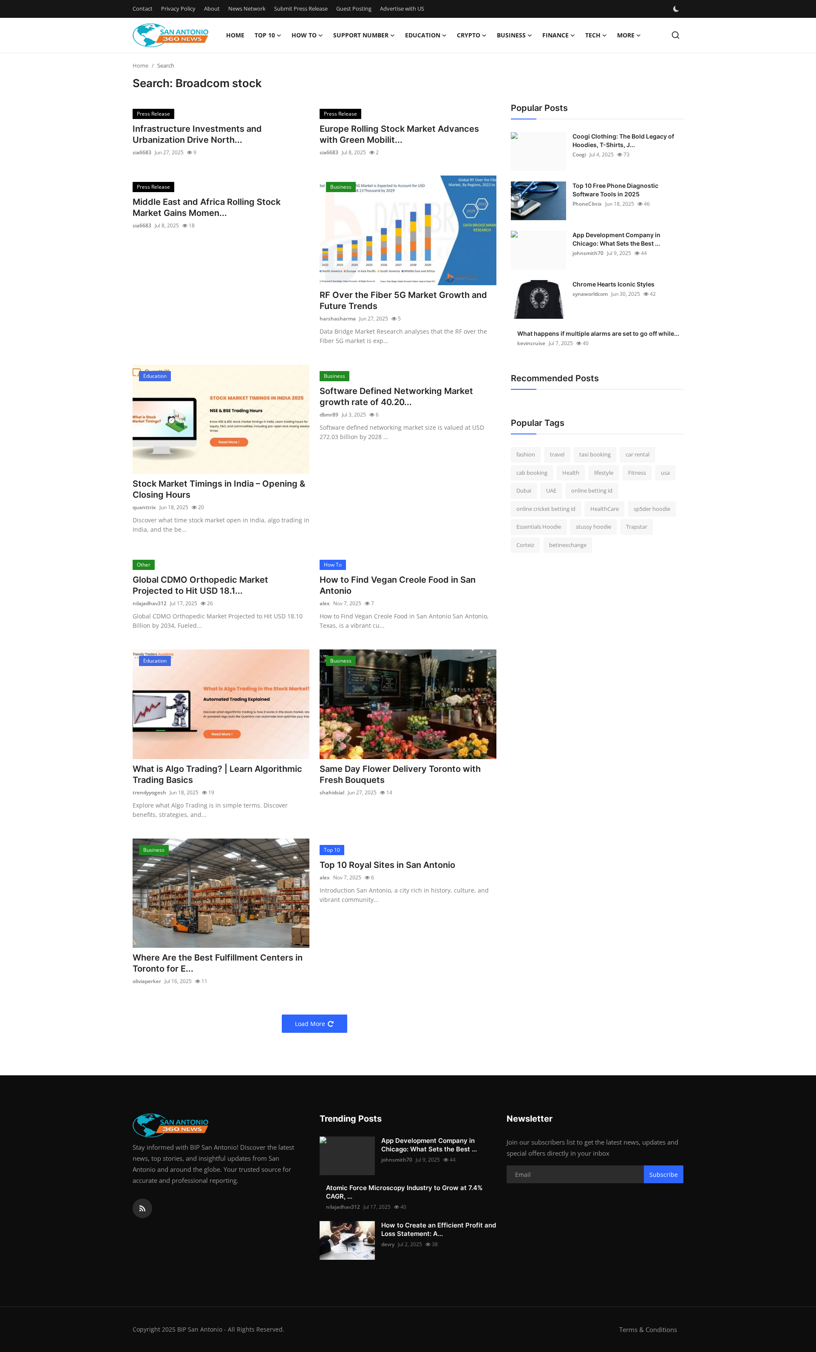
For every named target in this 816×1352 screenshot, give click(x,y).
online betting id (591, 490)
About (212, 8)
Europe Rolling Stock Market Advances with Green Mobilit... (399, 134)
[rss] (142, 1208)
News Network (247, 8)
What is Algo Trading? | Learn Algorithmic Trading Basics (217, 774)
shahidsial (332, 792)
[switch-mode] (677, 9)
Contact (143, 8)
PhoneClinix (587, 203)
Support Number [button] (360, 35)
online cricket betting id (545, 509)
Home (235, 35)
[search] (675, 35)
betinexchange (567, 545)
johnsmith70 (588, 253)
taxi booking (595, 454)
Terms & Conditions (648, 1329)
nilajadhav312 (150, 603)
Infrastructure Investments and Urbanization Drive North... (197, 134)
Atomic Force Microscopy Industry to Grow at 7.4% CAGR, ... (404, 1192)
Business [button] (511, 35)
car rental (637, 454)
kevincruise (531, 343)
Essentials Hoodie (538, 526)
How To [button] (304, 35)
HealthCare (604, 509)
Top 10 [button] (265, 35)
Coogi (579, 154)
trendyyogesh (149, 792)
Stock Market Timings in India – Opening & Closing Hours (219, 489)
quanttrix (144, 507)
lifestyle (603, 472)
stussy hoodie (593, 526)
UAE (551, 490)
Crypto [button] (468, 35)
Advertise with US (402, 8)
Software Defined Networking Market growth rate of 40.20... (396, 396)
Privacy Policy (178, 8)
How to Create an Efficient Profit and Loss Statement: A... (438, 1229)
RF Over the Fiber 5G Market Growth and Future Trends (403, 300)
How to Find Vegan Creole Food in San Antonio (398, 585)
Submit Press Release (301, 8)
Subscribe (663, 1175)
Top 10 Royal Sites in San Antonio (387, 865)
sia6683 (142, 152)
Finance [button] (555, 35)
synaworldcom (590, 294)
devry (387, 1244)
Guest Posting (353, 8)
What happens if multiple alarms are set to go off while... (598, 333)
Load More (310, 1024)
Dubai (523, 490)
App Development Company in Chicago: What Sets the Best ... (616, 239)
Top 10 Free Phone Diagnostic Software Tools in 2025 (615, 190)
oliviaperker (147, 981)
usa (665, 472)
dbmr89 (329, 414)
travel (557, 454)
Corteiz (525, 545)
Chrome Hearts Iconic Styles (613, 284)
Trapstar (636, 526)
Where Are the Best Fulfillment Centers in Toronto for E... (218, 963)
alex (325, 603)
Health (570, 472)
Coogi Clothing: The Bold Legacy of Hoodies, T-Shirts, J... (623, 140)
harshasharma (338, 318)
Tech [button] (593, 35)
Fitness (637, 472)
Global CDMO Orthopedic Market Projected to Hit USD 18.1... (200, 585)
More (626, 35)
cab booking (531, 472)
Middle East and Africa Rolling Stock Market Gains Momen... (206, 207)
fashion (525, 454)
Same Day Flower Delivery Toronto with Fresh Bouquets (400, 774)
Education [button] (422, 35)
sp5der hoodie (652, 509)
